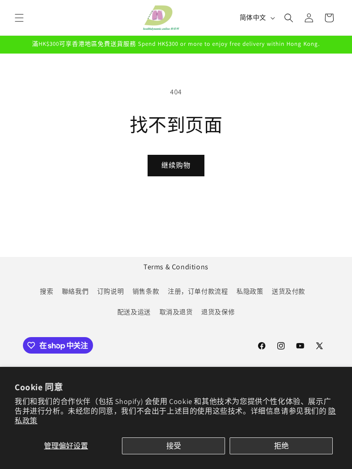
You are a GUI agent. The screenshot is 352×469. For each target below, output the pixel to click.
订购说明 (110, 291)
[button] (19, 18)
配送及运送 (134, 312)
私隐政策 (249, 291)
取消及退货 (176, 312)
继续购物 (176, 165)
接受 (173, 446)
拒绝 (281, 446)
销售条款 (145, 291)
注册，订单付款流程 (198, 291)
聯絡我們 (75, 291)
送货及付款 (288, 291)
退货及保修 (218, 312)
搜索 (46, 291)
